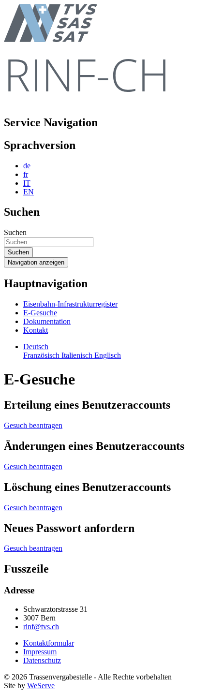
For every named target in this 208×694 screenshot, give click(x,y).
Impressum (40, 652)
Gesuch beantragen (33, 425)
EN (28, 192)
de (26, 166)
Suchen (15, 232)
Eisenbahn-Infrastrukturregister (70, 304)
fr (25, 174)
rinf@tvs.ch (41, 626)
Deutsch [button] (35, 346)
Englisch (107, 355)
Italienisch (77, 355)
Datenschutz (42, 660)
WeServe (41, 685)
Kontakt (35, 330)
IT (26, 183)
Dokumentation (47, 321)
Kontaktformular (48, 643)
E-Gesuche (40, 313)
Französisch (42, 355)
